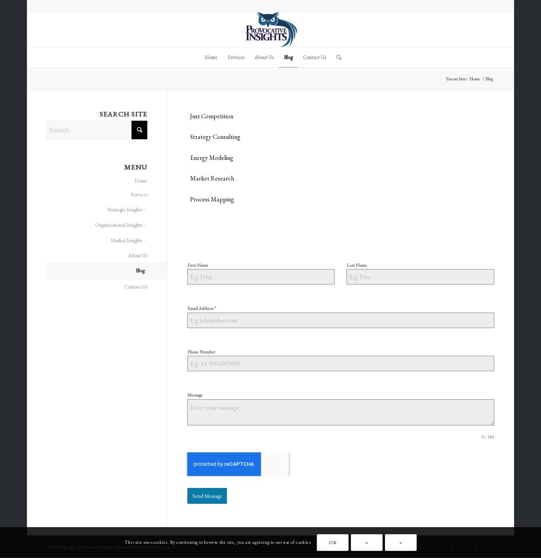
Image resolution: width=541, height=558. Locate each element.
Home (141, 180)
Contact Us (135, 286)
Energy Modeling (211, 158)
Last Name (357, 265)
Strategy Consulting (215, 137)
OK (333, 542)
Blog (140, 270)
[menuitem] (211, 57)
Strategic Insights (124, 209)
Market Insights (126, 240)
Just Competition (211, 116)
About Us (137, 255)
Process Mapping (212, 199)
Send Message (207, 495)
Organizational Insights (118, 225)
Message (195, 395)
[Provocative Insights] (270, 29)
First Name (197, 265)
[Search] (336, 57)
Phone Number (201, 352)
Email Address (201, 308)
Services (139, 194)
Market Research (212, 178)
